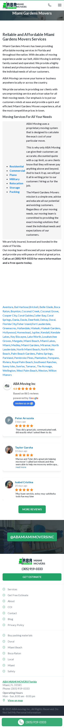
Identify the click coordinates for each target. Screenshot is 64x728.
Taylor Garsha (24, 447)
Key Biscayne (18, 336)
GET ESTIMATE (32, 576)
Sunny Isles (9, 366)
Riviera (7, 362)
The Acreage (44, 366)
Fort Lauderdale (41, 323)
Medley (15, 345)
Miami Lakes (47, 340)
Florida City (9, 323)
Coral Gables (25, 315)
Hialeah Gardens (50, 328)
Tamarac (31, 366)
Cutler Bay (40, 315)
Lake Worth (34, 336)
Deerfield (33, 319)
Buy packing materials (20, 635)
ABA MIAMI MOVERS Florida (20, 681)
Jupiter (36, 332)
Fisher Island (24, 323)
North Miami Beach (28, 349)
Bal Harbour (21, 307)
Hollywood (9, 332)
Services (12, 589)
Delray (44, 319)
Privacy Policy (16, 625)
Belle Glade (46, 307)
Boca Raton (14, 653)
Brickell (33, 307)
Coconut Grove (49, 311)
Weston (42, 370)
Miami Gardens (30, 345)
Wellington (9, 370)
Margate (17, 340)
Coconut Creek (30, 311)
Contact (12, 613)
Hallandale (23, 328)
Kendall (45, 332)
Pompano (53, 357)
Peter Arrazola (24, 418)
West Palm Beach (27, 370)
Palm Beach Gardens (23, 353)
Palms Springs (44, 353)
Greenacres (9, 328)
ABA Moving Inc (24, 384)
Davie (23, 319)
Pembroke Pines (23, 357)
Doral (52, 319)
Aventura (8, 307)
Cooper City (10, 315)
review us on (22, 403)
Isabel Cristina (24, 482)
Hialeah (35, 328)
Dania (15, 319)
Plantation (40, 357)
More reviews (32, 509)
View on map (15, 700)
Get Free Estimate (18, 595)
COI (10, 607)
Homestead (24, 332)
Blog (10, 619)
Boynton (16, 311)
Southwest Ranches (45, 362)
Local (11, 659)
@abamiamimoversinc (32, 537)
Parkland (8, 357)
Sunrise (20, 366)
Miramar (45, 345)
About (11, 601)
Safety (11, 671)
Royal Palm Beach (22, 362)
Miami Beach (31, 340)
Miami (6, 345)
